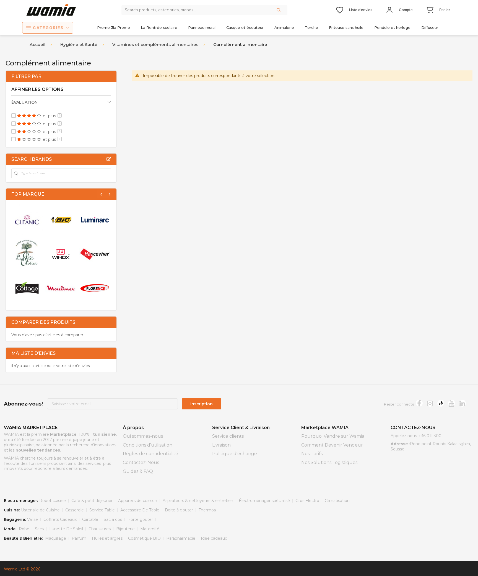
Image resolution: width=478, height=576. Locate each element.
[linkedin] (462, 403)
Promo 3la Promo (113, 27)
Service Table (102, 510)
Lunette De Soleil (66, 528)
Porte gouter (140, 519)
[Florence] (95, 288)
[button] (279, 10)
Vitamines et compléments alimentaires (155, 44)
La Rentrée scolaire (159, 27)
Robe (24, 528)
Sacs (39, 528)
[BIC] (61, 220)
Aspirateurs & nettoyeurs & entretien (198, 500)
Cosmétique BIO (144, 538)
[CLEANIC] (27, 220)
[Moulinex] (61, 288)
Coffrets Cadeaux (60, 519)
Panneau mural (201, 27)
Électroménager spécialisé (264, 500)
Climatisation (337, 500)
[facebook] (419, 403)
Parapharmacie (180, 538)
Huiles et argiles (107, 538)
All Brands (108, 159)
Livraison (221, 445)
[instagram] (430, 403)
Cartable (90, 519)
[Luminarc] (95, 220)
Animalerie (284, 27)
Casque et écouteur (245, 27)
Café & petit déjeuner (92, 500)
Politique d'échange (234, 453)
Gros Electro (307, 500)
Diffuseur (429, 27)
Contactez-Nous (141, 462)
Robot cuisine (52, 500)
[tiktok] (440, 403)
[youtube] (451, 403)
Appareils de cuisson (137, 500)
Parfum (79, 538)
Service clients (228, 436)
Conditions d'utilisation (147, 445)
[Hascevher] (95, 253)
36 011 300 (431, 435)
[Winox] (61, 253)
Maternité (149, 528)
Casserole (74, 510)
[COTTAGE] (27, 288)
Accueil (37, 44)
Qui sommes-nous (143, 436)
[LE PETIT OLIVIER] (27, 253)
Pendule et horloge (392, 27)
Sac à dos (113, 519)
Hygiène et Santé (78, 44)
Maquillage (55, 538)
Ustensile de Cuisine (40, 510)
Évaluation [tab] (24, 102)
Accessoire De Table (139, 510)
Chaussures (100, 528)
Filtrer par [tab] (26, 76)
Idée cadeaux (214, 538)
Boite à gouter (179, 510)
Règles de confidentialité (150, 453)
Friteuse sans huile (346, 27)
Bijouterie (125, 528)
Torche (311, 27)
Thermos (207, 510)
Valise (32, 519)
